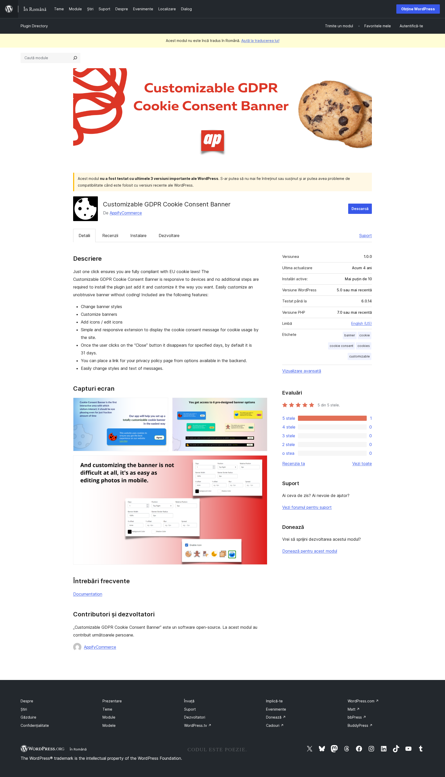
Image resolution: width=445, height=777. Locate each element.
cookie (364, 335)
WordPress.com (363, 701)
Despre (27, 701)
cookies (363, 346)
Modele (109, 725)
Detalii (84, 235)
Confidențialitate (35, 725)
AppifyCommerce (126, 212)
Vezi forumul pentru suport (307, 507)
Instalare (138, 235)
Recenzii (110, 235)
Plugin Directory (34, 26)
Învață (189, 701)
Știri (24, 709)
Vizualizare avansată (301, 370)
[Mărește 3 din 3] (260, 462)
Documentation (87, 594)
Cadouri (275, 725)
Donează (276, 717)
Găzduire (28, 717)
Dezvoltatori (194, 717)
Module (108, 717)
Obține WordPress (418, 9)
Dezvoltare (169, 235)
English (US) (361, 323)
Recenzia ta (293, 463)
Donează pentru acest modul (309, 551)
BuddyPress (360, 725)
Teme (107, 709)
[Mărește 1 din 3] (161, 404)
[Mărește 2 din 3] (260, 404)
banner (349, 335)
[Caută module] (75, 58)
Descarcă (360, 208)
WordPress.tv (197, 725)
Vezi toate (362, 463)
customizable (359, 356)
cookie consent (341, 346)
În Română (78, 749)
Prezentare (112, 701)
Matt (354, 709)
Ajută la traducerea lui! (260, 40)
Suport (365, 235)
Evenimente (276, 709)
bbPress (357, 717)
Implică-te (274, 701)
